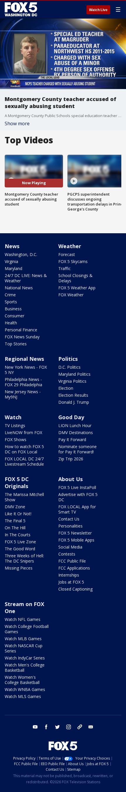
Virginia (11, 261)
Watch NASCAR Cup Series (23, 648)
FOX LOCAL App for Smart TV (77, 509)
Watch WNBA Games (25, 689)
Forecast (66, 254)
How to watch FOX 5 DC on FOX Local (24, 449)
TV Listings (15, 425)
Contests (66, 554)
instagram (68, 727)
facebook (46, 727)
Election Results (73, 395)
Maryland (13, 268)
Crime (10, 294)
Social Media (70, 547)
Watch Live (98, 10)
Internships (68, 575)
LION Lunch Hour (74, 425)
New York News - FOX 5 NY (26, 369)
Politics (68, 358)
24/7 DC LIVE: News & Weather (26, 278)
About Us (70, 479)
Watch (13, 417)
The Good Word (20, 548)
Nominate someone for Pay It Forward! (77, 449)
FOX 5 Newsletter (75, 533)
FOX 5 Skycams (73, 261)
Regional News (24, 358)
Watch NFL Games (22, 619)
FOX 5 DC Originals (17, 483)
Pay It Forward (72, 439)
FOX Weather (71, 294)
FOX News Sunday (22, 337)
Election (65, 388)
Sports (11, 301)
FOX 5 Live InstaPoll (77, 487)
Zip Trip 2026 (70, 459)
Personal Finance (21, 330)
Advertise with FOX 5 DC (78, 497)
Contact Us (68, 519)
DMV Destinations (75, 432)
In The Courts (17, 534)
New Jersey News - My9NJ (23, 394)
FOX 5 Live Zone (20, 541)
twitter (57, 727)
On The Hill (15, 527)
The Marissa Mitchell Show (24, 497)
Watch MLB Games (23, 638)
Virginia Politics (72, 381)
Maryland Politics (74, 374)
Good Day (71, 417)
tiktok (79, 727)
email (91, 727)
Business (13, 308)
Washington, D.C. (21, 254)
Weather (69, 246)
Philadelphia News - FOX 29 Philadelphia (23, 382)
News (12, 246)
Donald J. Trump (73, 402)
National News (19, 287)
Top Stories (16, 344)
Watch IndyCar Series (25, 658)
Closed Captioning (75, 589)
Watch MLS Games (23, 696)
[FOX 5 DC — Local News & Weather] (22, 9)
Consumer (14, 315)
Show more (17, 123)
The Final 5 (15, 520)
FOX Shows (15, 439)
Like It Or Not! (18, 513)
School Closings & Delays (75, 278)
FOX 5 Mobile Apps (76, 540)
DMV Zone (15, 506)
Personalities (70, 526)
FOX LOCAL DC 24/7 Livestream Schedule (24, 461)
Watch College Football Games (27, 629)
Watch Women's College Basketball (22, 679)
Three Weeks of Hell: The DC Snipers (24, 558)
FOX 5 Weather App (77, 287)
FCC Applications (74, 568)
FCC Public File (72, 561)
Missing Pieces (19, 568)
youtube (35, 727)
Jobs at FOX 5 (71, 582)
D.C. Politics (69, 367)
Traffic (64, 268)
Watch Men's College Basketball (25, 667)
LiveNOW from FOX (23, 432)
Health (11, 322)
